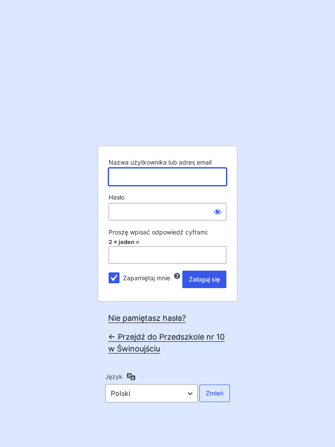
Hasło (116, 197)
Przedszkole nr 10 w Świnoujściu (167, 76)
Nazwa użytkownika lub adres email (160, 162)
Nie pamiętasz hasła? (147, 318)
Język (114, 376)
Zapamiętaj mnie (146, 278)
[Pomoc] (177, 276)
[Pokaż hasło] (217, 211)
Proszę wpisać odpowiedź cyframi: (159, 232)
